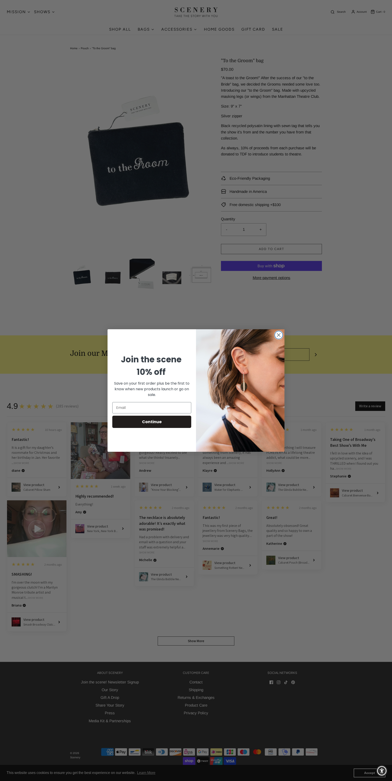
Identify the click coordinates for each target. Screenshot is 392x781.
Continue (152, 422)
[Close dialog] (279, 335)
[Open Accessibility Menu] (381, 770)
